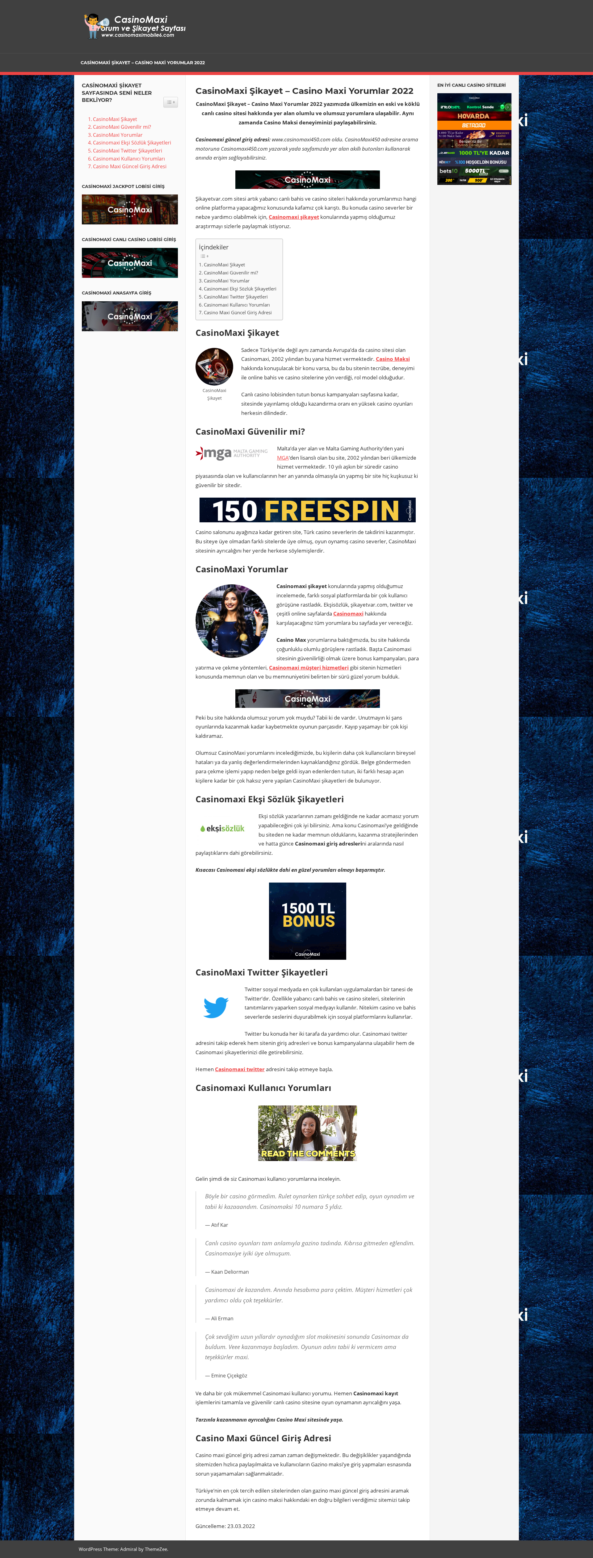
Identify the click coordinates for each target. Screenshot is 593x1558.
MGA (283, 457)
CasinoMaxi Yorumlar (227, 281)
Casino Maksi (393, 358)
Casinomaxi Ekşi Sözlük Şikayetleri (240, 289)
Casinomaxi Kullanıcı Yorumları (237, 305)
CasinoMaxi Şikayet (224, 264)
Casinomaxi (348, 613)
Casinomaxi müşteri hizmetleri (309, 667)
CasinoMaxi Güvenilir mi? (231, 272)
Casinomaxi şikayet (294, 216)
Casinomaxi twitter (240, 1069)
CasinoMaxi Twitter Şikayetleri (236, 297)
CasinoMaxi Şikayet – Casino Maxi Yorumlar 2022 (143, 62)
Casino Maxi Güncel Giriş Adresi (238, 312)
